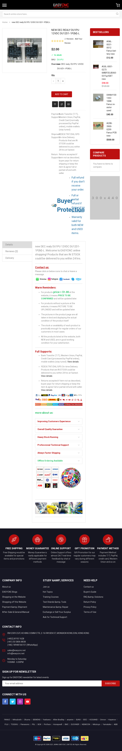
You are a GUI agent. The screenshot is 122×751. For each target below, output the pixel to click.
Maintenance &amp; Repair (55, 607)
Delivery (9, 258)
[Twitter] (13, 702)
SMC (66, 724)
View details (73, 362)
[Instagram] (20, 702)
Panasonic (25, 724)
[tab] (17, 244)
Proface (47, 724)
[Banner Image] (105, 197)
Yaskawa (47, 719)
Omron (103, 719)
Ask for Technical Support (55, 617)
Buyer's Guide (90, 592)
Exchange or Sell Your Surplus (57, 612)
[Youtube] (27, 702)
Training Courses (51, 597)
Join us (46, 587)
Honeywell (57, 724)
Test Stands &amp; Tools (54, 602)
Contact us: (42, 267)
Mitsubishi (17, 719)
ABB (116, 724)
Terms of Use (90, 612)
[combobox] (61, 14)
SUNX (78, 719)
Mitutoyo (96, 724)
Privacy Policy (90, 607)
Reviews (11, 251)
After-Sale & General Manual (15, 612)
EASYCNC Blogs (9, 592)
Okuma (27, 719)
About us (6, 587)
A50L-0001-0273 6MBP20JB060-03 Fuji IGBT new (109, 72)
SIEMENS (36, 719)
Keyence (112, 719)
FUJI (6, 724)
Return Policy (90, 602)
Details (9, 244)
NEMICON (86, 724)
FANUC (7, 719)
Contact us (89, 587)
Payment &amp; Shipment (14, 607)
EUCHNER (75, 724)
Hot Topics (48, 592)
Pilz (33, 724)
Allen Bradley (58, 719)
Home (4, 22)
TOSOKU (14, 724)
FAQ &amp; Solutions (93, 597)
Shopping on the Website (14, 597)
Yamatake (107, 724)
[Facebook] (5, 702)
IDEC (85, 719)
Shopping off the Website (14, 602)
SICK (39, 724)
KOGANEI (94, 719)
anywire (70, 719)
